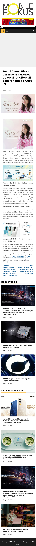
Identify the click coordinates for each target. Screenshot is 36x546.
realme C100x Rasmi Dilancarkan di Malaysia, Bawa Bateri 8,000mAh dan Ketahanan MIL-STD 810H (16, 421)
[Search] (33, 31)
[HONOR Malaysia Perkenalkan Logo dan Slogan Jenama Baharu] (18, 365)
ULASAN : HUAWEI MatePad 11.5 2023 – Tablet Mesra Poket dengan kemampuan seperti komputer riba (10, 270)
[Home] (3, 31)
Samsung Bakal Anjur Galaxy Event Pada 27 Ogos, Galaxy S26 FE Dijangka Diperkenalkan (17, 457)
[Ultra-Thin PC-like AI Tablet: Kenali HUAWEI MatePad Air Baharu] (18, 515)
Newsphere (26, 542)
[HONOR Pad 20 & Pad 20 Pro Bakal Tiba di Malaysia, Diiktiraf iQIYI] (18, 332)
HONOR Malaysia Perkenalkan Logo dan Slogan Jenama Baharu (17, 379)
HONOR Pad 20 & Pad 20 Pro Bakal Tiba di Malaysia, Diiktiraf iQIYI (17, 346)
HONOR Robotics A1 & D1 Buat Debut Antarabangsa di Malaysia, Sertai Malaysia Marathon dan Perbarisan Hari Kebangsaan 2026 (18, 311)
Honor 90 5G (9, 260)
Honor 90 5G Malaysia (19, 260)
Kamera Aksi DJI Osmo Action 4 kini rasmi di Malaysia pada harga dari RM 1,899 (25, 269)
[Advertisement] (18, 50)
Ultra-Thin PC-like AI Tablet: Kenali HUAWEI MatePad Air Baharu (15, 530)
